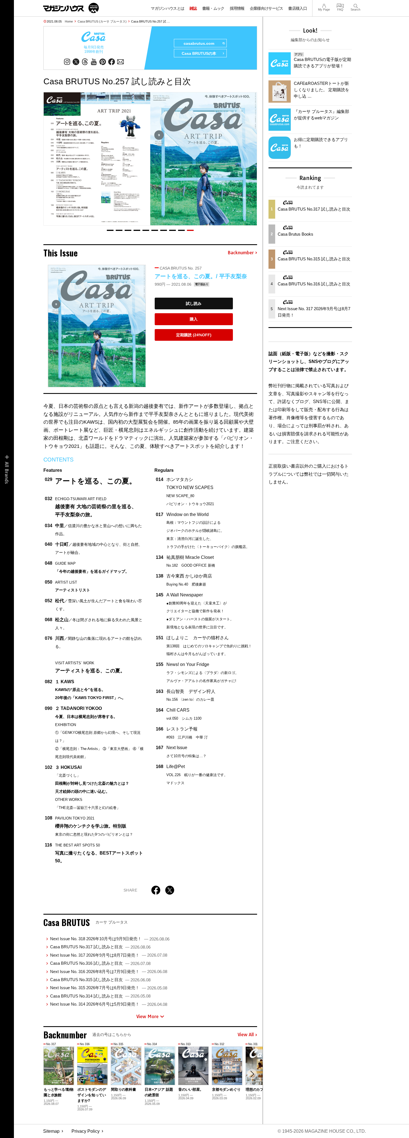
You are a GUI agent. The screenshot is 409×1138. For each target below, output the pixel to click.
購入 (194, 319)
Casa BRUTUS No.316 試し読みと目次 (100, 963)
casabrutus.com (199, 43)
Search (355, 5)
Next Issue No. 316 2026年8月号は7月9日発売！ (108, 971)
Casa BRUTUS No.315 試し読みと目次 (100, 979)
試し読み (193, 303)
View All (246, 1034)
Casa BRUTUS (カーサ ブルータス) (102, 21)
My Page (324, 5)
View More (147, 1016)
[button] (110, 230)
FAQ (340, 5)
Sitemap (51, 1131)
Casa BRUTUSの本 (199, 53)
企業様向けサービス (266, 8)
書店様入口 (297, 8)
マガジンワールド (71, 8)
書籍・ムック (213, 8)
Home (69, 21)
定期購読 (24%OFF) (193, 335)
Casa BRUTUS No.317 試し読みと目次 (100, 946)
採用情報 (237, 8)
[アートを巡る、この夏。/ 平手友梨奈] (97, 326)
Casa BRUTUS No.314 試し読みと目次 (100, 996)
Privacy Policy (86, 1131)
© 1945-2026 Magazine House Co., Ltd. (322, 1131)
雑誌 (193, 8)
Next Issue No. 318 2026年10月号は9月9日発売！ (109, 938)
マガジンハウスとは (167, 8)
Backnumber (241, 252)
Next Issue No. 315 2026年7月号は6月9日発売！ (108, 987)
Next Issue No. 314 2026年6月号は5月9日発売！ (108, 1004)
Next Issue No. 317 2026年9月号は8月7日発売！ (108, 955)
